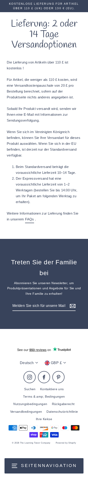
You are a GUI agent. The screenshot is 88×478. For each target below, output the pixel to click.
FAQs (29, 219)
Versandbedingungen (26, 411)
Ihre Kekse (44, 419)
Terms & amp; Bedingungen (44, 396)
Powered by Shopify (66, 443)
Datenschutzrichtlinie (62, 411)
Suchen (29, 389)
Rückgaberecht (63, 404)
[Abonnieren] (72, 306)
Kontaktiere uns (52, 389)
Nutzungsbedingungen (30, 404)
